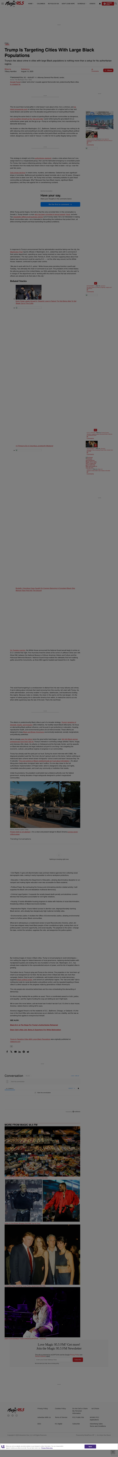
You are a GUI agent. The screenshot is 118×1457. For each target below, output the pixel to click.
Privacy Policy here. (47, 1448)
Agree (90, 1446)
